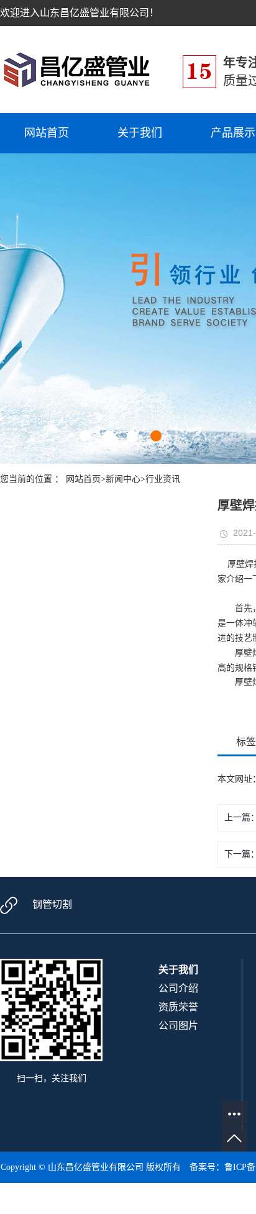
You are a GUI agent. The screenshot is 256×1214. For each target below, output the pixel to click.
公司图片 (178, 1025)
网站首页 (46, 133)
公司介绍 (178, 988)
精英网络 (179, 1198)
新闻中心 (123, 479)
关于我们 (139, 133)
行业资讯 (162, 479)
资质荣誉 (178, 1007)
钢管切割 (52, 904)
